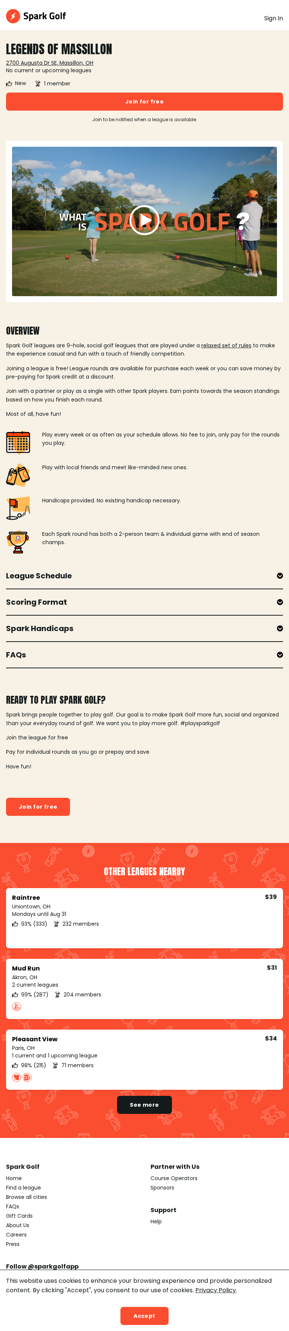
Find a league (23, 1187)
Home (14, 1178)
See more (144, 1105)
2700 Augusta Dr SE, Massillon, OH (49, 63)
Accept (144, 1316)
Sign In (273, 18)
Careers (16, 1234)
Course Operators (174, 1178)
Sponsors (162, 1187)
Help (156, 1221)
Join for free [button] (144, 101)
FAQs (12, 1206)
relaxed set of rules (226, 345)
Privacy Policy (215, 1290)
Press (13, 1244)
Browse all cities (26, 1197)
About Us (17, 1225)
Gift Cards (19, 1216)
